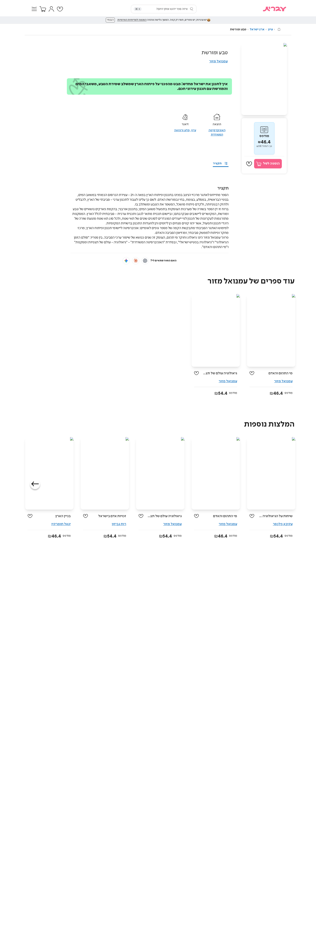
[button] (34, 9)
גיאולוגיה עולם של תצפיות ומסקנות (219, 373)
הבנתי (110, 20)
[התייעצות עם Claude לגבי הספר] (135, 260)
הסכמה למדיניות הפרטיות (132, 20)
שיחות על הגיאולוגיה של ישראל (275, 516)
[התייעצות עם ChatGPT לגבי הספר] (145, 260)
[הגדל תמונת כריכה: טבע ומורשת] (264, 79)
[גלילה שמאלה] (35, 484)
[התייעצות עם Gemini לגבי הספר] (126, 260)
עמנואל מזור (218, 61)
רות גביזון (119, 524)
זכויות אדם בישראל (112, 516)
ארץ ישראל (257, 29)
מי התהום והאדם (280, 373)
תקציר (217, 163)
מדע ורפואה (182, 130)
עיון (270, 29)
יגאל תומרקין (61, 524)
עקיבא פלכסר (283, 524)
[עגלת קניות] (42, 9)
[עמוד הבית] (279, 29)
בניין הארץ (63, 516)
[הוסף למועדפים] (249, 164)
